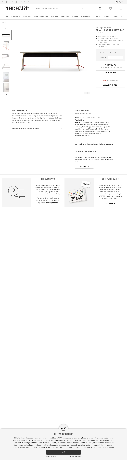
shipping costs (118, 67)
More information (75, 456)
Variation (103, 53)
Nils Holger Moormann (106, 144)
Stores (4, 2)
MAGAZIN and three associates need (28, 438)
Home (4, 22)
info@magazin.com (52, 203)
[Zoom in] (88, 93)
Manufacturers (11, 2)
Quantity (103, 57)
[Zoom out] (85, 93)
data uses (77, 438)
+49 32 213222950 (49, 200)
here (56, 447)
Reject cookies (51, 456)
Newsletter (27, 2)
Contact (19, 2)
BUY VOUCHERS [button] (110, 203)
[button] (89, 29)
